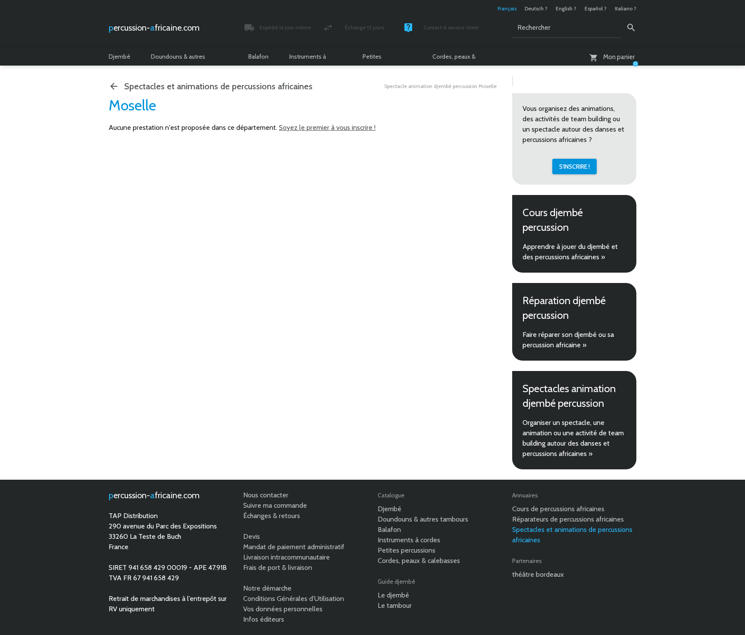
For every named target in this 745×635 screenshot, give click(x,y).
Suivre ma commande (275, 505)
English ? (566, 8)
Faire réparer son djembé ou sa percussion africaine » (568, 339)
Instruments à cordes (307, 59)
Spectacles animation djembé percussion (569, 395)
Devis (251, 536)
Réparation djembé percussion (564, 307)
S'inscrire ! (574, 166)
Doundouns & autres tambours (178, 59)
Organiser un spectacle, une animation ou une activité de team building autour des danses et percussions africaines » (573, 438)
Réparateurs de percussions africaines (568, 519)
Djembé (119, 56)
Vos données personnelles (282, 609)
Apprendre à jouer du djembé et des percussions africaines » (570, 251)
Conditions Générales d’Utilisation (293, 598)
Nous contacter (265, 495)
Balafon (258, 56)
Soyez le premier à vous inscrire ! (327, 127)
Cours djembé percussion (553, 219)
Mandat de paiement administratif (293, 547)
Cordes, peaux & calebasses (454, 59)
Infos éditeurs (263, 619)
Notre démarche (267, 588)
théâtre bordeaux (538, 574)
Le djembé (393, 595)
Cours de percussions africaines (558, 509)
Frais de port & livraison (277, 567)
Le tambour (395, 605)
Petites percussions (379, 59)
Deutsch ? (536, 8)
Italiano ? (625, 8)
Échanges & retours (271, 516)
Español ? (596, 8)
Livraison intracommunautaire (286, 557)
